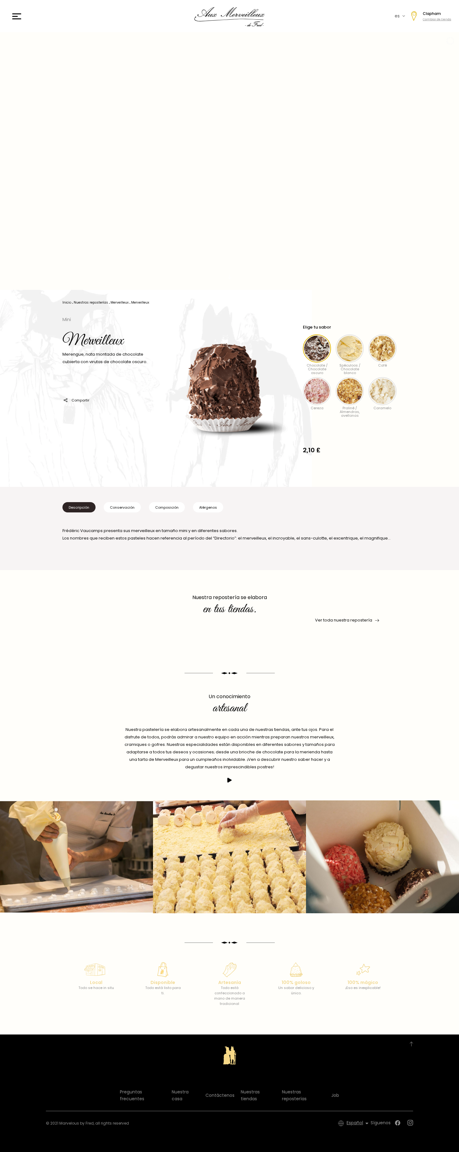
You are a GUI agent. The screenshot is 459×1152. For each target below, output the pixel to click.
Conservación (122, 507)
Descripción (79, 507)
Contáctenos (219, 1095)
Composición (167, 507)
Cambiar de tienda (437, 19)
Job (335, 1095)
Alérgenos (208, 507)
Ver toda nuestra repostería (343, 620)
